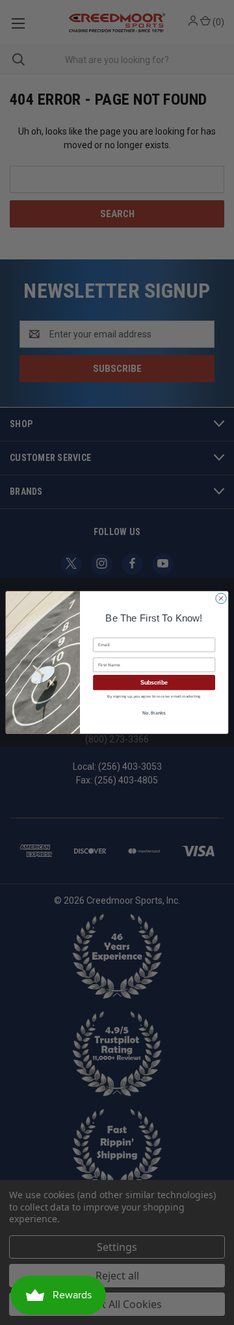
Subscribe (154, 682)
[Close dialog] (221, 598)
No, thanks (154, 713)
